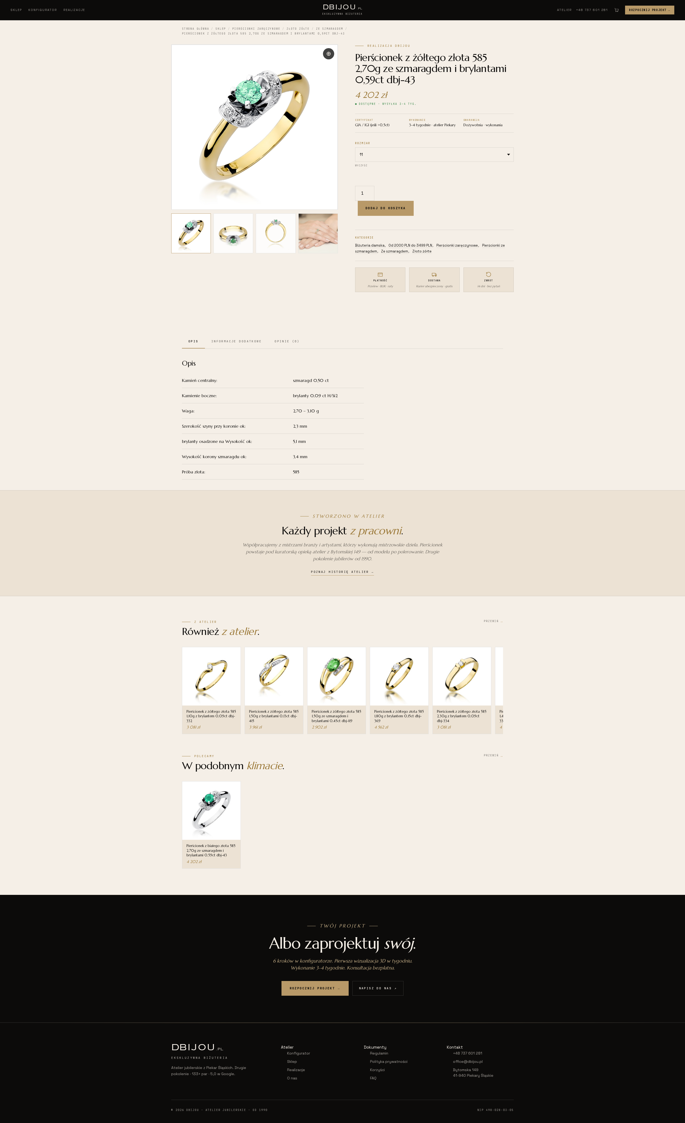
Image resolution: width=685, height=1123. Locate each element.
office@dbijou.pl (468, 1061)
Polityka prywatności (389, 1061)
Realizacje (74, 10)
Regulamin (379, 1053)
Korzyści (377, 1069)
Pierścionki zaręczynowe (256, 28)
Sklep (16, 10)
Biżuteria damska (370, 245)
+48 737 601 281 (592, 10)
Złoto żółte (298, 28)
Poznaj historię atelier (342, 572)
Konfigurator (42, 10)
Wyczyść (361, 165)
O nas (292, 1078)
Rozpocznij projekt (649, 10)
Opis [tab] (193, 341)
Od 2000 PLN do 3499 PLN (410, 245)
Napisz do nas (378, 988)
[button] (328, 53)
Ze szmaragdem (329, 28)
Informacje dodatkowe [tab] (236, 341)
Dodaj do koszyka (386, 208)
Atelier (564, 10)
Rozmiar (362, 143)
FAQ (373, 1078)
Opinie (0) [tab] (287, 341)
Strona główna (195, 28)
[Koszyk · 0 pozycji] (616, 10)
